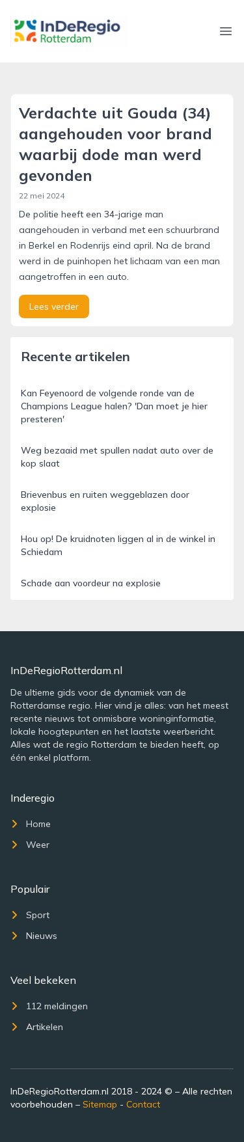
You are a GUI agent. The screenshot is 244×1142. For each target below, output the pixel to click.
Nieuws (41, 936)
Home (38, 824)
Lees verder (54, 306)
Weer (37, 844)
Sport (37, 915)
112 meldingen (57, 1006)
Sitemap (100, 1104)
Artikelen (44, 1027)
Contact (143, 1104)
